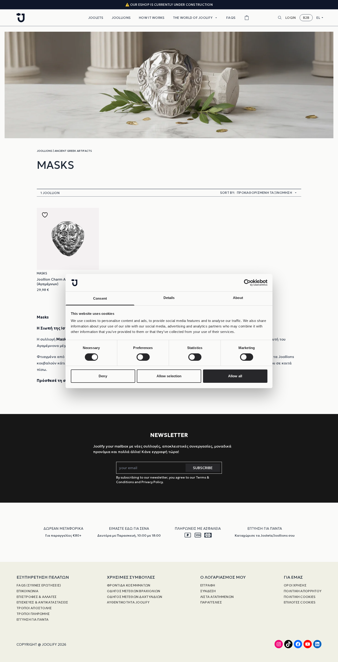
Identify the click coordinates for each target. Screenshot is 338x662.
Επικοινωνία (27, 591)
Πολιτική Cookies (299, 597)
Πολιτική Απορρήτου (302, 591)
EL (318, 18)
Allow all (235, 376)
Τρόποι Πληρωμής (33, 614)
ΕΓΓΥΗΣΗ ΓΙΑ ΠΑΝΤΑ (33, 619)
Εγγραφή (207, 585)
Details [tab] (169, 298)
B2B (306, 18)
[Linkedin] (317, 644)
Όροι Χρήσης (295, 585)
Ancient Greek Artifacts (73, 150)
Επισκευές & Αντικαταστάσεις (42, 602)
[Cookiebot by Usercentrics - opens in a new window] (247, 282)
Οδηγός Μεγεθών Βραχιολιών (133, 591)
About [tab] (238, 298)
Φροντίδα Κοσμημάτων (128, 585)
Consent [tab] (100, 298)
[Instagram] (279, 644)
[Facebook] (298, 644)
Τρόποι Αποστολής (34, 608)
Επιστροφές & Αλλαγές (37, 597)
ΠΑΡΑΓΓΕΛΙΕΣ (211, 602)
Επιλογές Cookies (299, 602)
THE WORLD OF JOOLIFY (193, 18)
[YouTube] (308, 644)
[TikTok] (288, 644)
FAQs (230, 17)
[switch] (143, 357)
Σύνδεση (208, 591)
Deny (103, 376)
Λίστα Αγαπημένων (217, 597)
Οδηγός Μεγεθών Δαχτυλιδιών (134, 597)
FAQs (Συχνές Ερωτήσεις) (39, 585)
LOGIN (290, 18)
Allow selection (169, 376)
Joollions (121, 17)
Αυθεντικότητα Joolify (128, 602)
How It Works (151, 17)
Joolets (95, 17)
